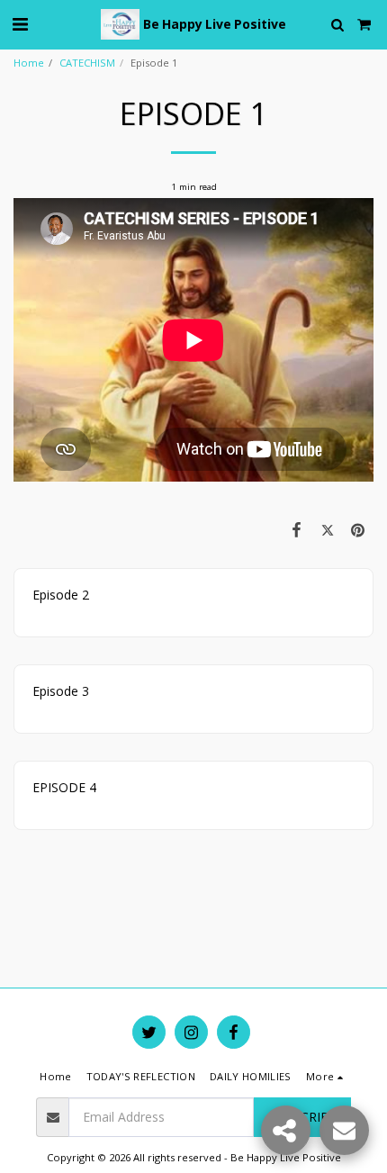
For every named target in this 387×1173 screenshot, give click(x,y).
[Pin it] (358, 529)
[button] (19, 23)
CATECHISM (87, 62)
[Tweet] (327, 529)
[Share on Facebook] (296, 529)
